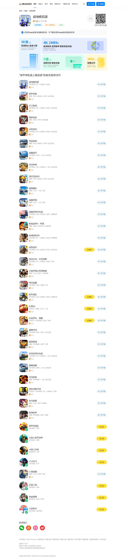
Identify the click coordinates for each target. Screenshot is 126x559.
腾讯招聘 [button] (56, 539)
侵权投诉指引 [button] (94, 539)
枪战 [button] (61, 25)
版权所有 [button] (71, 539)
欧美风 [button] (44, 403)
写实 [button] (43, 190)
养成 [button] (34, 120)
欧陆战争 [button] (48, 226)
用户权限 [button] (78, 539)
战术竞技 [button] (51, 96)
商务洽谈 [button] (48, 539)
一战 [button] (39, 190)
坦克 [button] (45, 96)
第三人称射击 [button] (37, 96)
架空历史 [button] (41, 226)
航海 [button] (46, 415)
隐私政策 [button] (85, 539)
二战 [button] (42, 155)
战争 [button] (48, 214)
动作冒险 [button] (38, 25)
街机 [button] (49, 320)
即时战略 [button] (36, 344)
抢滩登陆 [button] (54, 238)
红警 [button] (46, 344)
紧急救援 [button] (45, 120)
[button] (25, 4)
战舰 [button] (42, 285)
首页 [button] (20, 11)
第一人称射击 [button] (50, 25)
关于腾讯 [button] (22, 539)
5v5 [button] (46, 285)
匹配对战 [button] (54, 297)
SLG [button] (34, 190)
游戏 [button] (25, 11)
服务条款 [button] (41, 539)
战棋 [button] (34, 226)
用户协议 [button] (103, 539)
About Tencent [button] (32, 539)
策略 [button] (30, 96)
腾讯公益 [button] (63, 539)
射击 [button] (37, 155)
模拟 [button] (37, 368)
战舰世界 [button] (54, 214)
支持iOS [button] (31, 309)
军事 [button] (39, 120)
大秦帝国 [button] (45, 273)
